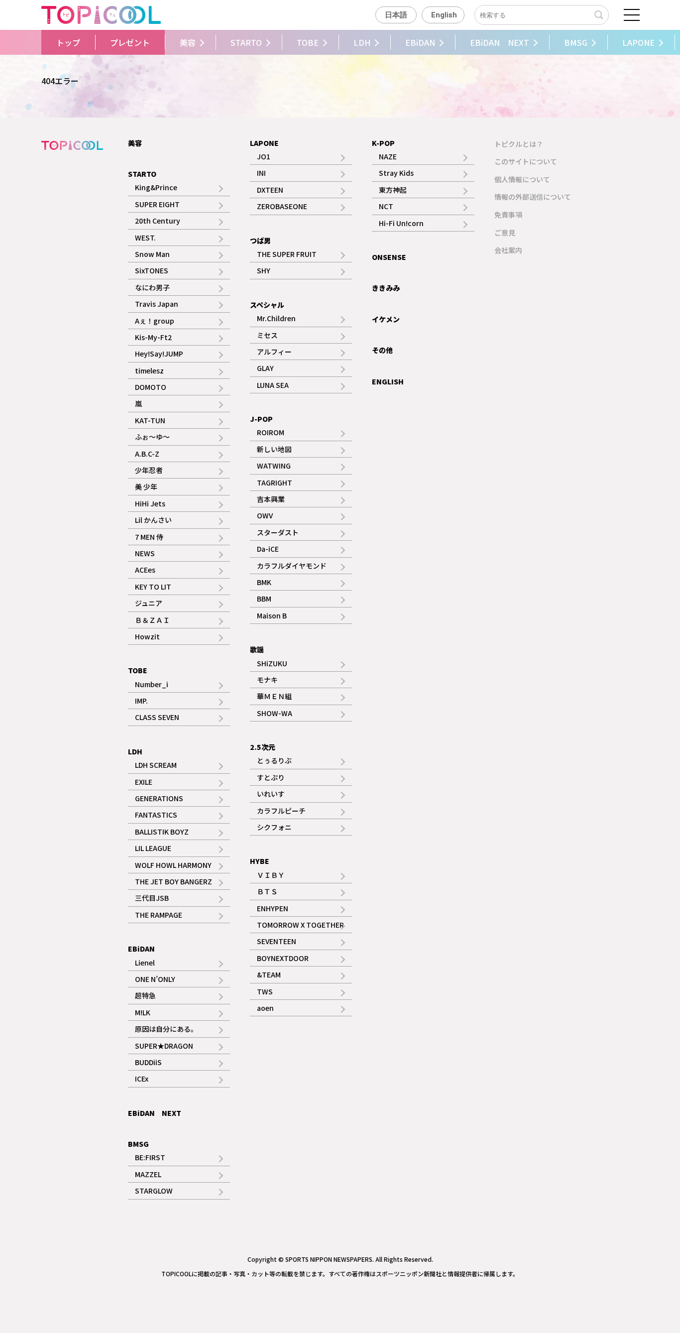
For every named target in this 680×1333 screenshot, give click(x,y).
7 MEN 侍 (149, 537)
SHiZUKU (272, 663)
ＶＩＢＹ (271, 875)
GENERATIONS (159, 798)
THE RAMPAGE (158, 915)
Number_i (151, 684)
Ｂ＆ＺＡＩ (152, 620)
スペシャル (267, 305)
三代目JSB (152, 898)
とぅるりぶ (274, 760)
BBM (264, 599)
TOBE (308, 42)
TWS (265, 991)
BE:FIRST (150, 1157)
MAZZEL (148, 1174)
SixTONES (151, 270)
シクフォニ (274, 827)
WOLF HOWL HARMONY (173, 865)
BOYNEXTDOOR (283, 958)
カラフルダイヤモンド (292, 566)
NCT (386, 206)
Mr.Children (276, 318)
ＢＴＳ (267, 891)
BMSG (575, 42)
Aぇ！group (154, 321)
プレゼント (130, 42)
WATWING (274, 466)
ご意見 (504, 233)
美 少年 (146, 486)
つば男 (260, 240)
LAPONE (638, 42)
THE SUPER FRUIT (287, 254)
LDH (361, 42)
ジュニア (148, 603)
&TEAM (269, 974)
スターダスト (278, 532)
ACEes (145, 570)
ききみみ (386, 288)
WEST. (145, 237)
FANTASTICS (156, 815)
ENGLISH (388, 381)
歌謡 (257, 649)
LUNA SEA (273, 385)
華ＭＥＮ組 (274, 696)
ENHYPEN (272, 908)
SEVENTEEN (276, 941)
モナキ (267, 680)
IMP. (141, 701)
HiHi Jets (150, 503)
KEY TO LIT (153, 587)
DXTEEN (270, 190)
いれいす (271, 794)
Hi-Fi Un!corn (401, 223)
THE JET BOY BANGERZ (173, 881)
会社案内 (508, 250)
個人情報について (522, 179)
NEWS (145, 553)
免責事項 (508, 215)
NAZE (388, 156)
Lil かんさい (153, 520)
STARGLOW (154, 1191)
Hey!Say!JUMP (159, 354)
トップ (68, 42)
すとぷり (271, 777)
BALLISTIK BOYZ (162, 832)
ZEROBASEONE (282, 206)
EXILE (143, 782)
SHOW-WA (274, 713)
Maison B (272, 615)
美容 (188, 42)
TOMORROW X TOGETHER (300, 925)
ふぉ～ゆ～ (152, 437)
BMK (264, 582)
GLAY (265, 368)
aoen (265, 1008)
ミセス (267, 335)
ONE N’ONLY (155, 979)
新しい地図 (274, 449)
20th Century (157, 221)
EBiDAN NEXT (499, 42)
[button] (39, 42)
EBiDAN (420, 42)
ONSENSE (389, 257)
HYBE (259, 861)
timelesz (149, 370)
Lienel (145, 963)
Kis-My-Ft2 (153, 337)
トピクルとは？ (518, 144)
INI (261, 173)
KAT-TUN (150, 420)
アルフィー (274, 352)
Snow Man (152, 254)
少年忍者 (149, 470)
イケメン (386, 319)
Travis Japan (156, 304)
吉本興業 (271, 499)
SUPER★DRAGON (164, 1046)
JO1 (263, 156)
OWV (265, 515)
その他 (382, 350)
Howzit (147, 636)
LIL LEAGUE (153, 848)
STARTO (246, 42)
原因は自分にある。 (166, 1029)
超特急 (145, 995)
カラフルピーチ (281, 811)
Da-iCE (268, 549)
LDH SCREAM (156, 765)
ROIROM (270, 432)
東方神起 (393, 190)
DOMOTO (150, 387)
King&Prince (156, 187)
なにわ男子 (152, 287)
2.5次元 (262, 747)
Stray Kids (396, 173)
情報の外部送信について (532, 197)
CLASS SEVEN (157, 717)
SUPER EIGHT (157, 204)
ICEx (141, 1079)
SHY (263, 270)
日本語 (396, 14)
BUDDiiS (148, 1062)
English (444, 14)
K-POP (383, 143)
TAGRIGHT (274, 482)
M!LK (142, 1012)
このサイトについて (525, 161)
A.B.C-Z (147, 454)
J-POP (261, 419)
